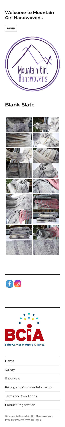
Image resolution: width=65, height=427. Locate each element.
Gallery (10, 369)
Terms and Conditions (21, 396)
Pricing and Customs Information (29, 387)
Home (9, 361)
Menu (11, 28)
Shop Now (12, 378)
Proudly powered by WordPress (23, 420)
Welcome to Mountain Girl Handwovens (29, 15)
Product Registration (20, 405)
